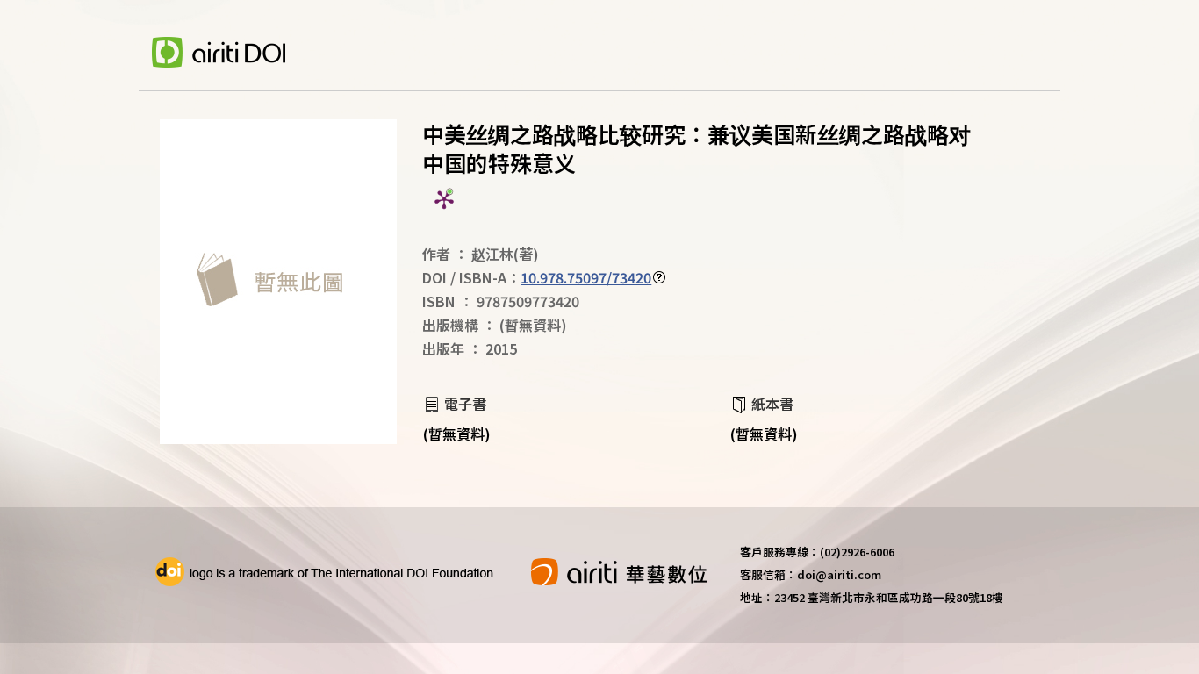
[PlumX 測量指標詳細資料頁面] (444, 199)
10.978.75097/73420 (586, 277)
